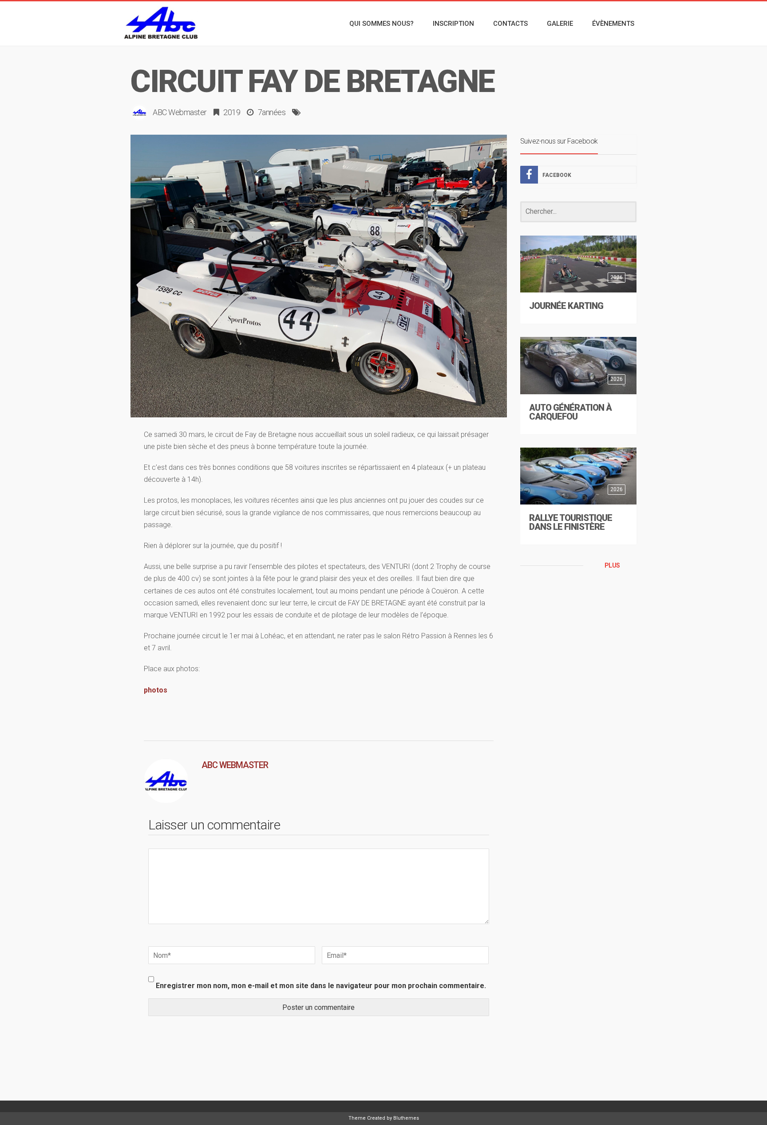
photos (155, 690)
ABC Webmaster (180, 112)
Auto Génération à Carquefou (570, 412)
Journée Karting (566, 305)
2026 (616, 277)
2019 (231, 112)
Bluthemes (406, 1118)
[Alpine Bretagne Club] (161, 23)
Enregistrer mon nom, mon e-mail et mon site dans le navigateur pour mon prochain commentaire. (321, 985)
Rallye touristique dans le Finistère (570, 522)
